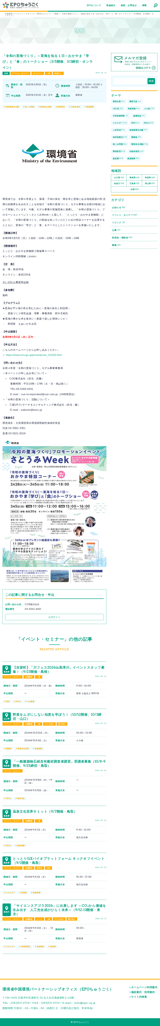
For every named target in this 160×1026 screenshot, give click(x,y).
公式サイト (54, 617)
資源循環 (90, 107)
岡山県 (150, 183)
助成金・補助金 (122, 237)
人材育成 (119, 130)
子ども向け (49, 724)
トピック (118, 222)
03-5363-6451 (33, 609)
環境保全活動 (45, 107)
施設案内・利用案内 (143, 992)
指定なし (58, 73)
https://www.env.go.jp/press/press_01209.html (34, 355)
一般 (48, 73)
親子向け (62, 724)
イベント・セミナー (20, 73)
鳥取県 (150, 177)
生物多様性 (75, 107)
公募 (116, 230)
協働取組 (139, 116)
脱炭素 (24, 892)
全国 (6, 73)
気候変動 (40, 946)
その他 (149, 108)
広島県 (135, 183)
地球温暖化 (26, 946)
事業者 (39, 868)
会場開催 (28, 677)
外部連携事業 (120, 116)
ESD (8, 701)
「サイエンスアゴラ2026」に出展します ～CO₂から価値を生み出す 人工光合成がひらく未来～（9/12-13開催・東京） (59, 910)
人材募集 (30, 701)
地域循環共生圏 (12, 107)
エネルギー (10, 892)
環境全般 (118, 101)
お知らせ (118, 207)
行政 (48, 868)
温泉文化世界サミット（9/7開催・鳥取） (45, 811)
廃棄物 (9, 748)
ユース (39, 919)
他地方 (119, 183)
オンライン (37, 73)
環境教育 (61, 107)
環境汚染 (21, 798)
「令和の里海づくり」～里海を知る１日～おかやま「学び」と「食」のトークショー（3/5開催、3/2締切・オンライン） (47, 61)
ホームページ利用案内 (144, 987)
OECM (118, 108)
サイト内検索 (139, 996)
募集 (116, 245)
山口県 (119, 177)
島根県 (135, 177)
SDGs (18, 701)
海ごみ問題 (29, 107)
